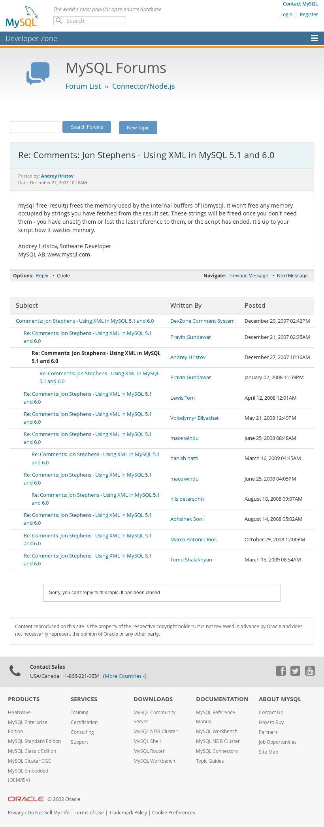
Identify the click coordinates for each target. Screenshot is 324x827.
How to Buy (271, 722)
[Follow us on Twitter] (295, 674)
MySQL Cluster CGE (29, 761)
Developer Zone (31, 38)
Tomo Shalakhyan (191, 559)
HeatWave (19, 712)
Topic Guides (210, 761)
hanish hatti (184, 458)
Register (309, 14)
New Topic (138, 127)
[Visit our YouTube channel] (309, 674)
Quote (63, 276)
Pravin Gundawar (190, 337)
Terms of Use (89, 813)
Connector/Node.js (143, 86)
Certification (84, 722)
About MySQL (280, 699)
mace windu (184, 438)
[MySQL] (22, 16)
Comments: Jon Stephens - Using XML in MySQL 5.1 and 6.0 (85, 321)
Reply (42, 276)
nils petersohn (187, 499)
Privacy (16, 813)
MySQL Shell (147, 741)
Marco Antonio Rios (193, 539)
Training (80, 712)
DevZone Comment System (202, 321)
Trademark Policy (128, 813)
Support (79, 742)
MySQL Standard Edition (34, 741)
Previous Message (248, 276)
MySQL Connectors (217, 751)
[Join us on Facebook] (280, 674)
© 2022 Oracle (63, 799)
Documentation (222, 699)
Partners (268, 732)
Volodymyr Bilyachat (194, 418)
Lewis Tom (182, 398)
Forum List (83, 86)
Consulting (82, 732)
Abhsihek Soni (186, 519)
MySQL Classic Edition (32, 751)
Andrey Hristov (188, 357)
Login (286, 14)
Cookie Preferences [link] (173, 813)
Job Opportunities (278, 742)
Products (24, 699)
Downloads (153, 699)
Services (84, 699)
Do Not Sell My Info (49, 813)
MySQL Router (149, 751)
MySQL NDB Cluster (155, 731)
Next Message (292, 276)
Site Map (268, 752)
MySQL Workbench (154, 761)
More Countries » (125, 676)
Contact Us (271, 712)
